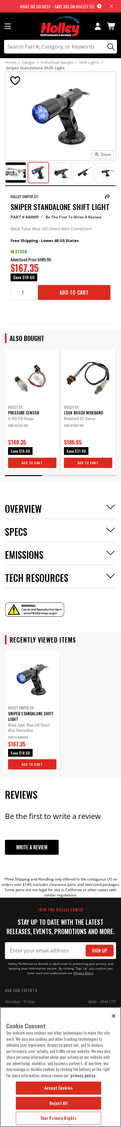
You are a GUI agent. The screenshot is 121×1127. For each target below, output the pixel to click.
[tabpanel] (32, 409)
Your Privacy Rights (58, 1118)
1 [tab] (23, 475)
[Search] (110, 47)
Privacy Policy (84, 973)
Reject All (58, 1103)
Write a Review (31, 847)
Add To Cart (74, 292)
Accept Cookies (58, 1088)
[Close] (113, 1016)
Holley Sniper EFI (24, 196)
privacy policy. (83, 1075)
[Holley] (60, 26)
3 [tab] (97, 475)
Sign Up (99, 950)
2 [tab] (60, 475)
